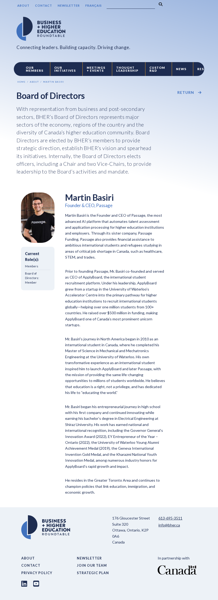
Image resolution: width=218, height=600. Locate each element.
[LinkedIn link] (24, 583)
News (181, 69)
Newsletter (69, 5)
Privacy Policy (36, 573)
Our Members (34, 69)
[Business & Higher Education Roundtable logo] (73, 29)
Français (93, 5)
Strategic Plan (93, 573)
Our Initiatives (65, 69)
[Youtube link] (36, 583)
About (23, 5)
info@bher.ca (169, 525)
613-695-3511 (170, 518)
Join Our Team (92, 565)
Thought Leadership (127, 69)
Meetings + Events (96, 69)
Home (21, 81)
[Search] (160, 4)
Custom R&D (157, 69)
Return (185, 92)
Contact (43, 5)
